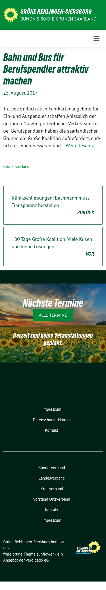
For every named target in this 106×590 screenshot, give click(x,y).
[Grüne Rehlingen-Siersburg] (10, 14)
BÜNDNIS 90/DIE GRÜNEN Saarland (58, 19)
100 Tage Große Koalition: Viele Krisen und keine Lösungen (53, 246)
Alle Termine (53, 315)
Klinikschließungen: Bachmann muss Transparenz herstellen (53, 205)
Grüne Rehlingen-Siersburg (56, 11)
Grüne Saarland (16, 166)
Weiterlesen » (80, 145)
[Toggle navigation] (96, 38)
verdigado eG (37, 560)
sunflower (45, 554)
